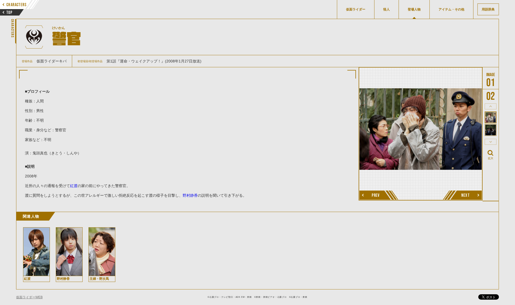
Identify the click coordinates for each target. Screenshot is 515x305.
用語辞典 (488, 9)
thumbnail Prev (490, 106)
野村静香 (190, 195)
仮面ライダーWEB (29, 297)
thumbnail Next (490, 142)
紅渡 (74, 186)
